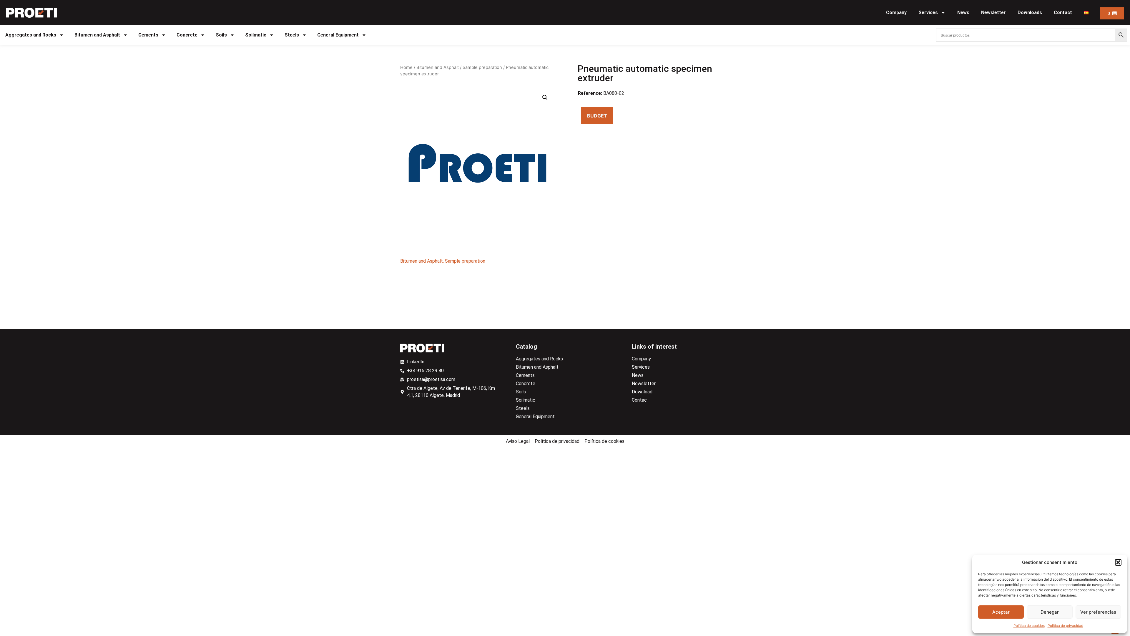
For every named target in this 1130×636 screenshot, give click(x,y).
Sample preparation (482, 67)
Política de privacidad (1065, 625)
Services (928, 12)
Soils (221, 35)
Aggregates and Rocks (30, 35)
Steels (292, 35)
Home (406, 67)
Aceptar (1001, 612)
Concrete (187, 35)
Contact (1063, 12)
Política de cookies (1029, 625)
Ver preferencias (1098, 612)
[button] (1118, 562)
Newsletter (993, 12)
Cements (148, 35)
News (963, 12)
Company (896, 12)
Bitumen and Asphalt (97, 35)
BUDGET (597, 116)
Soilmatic (255, 35)
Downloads (1030, 12)
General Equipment (338, 35)
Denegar (1050, 612)
